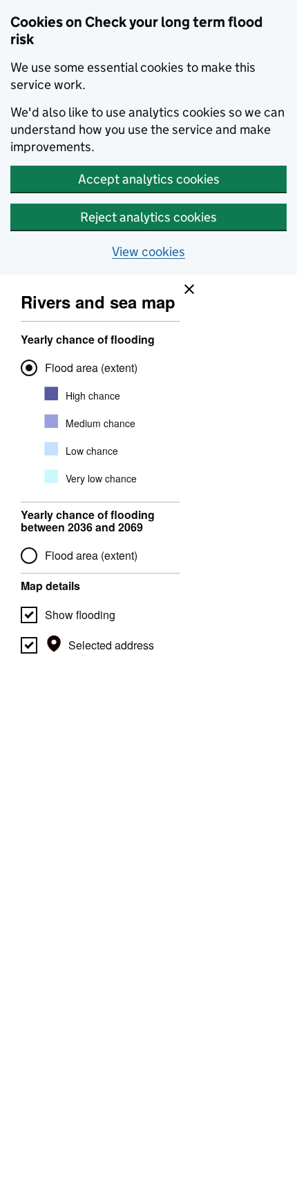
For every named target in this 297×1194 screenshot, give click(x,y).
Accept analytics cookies (149, 179)
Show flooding (80, 615)
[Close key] (185, 285)
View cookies (148, 251)
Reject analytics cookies (148, 217)
